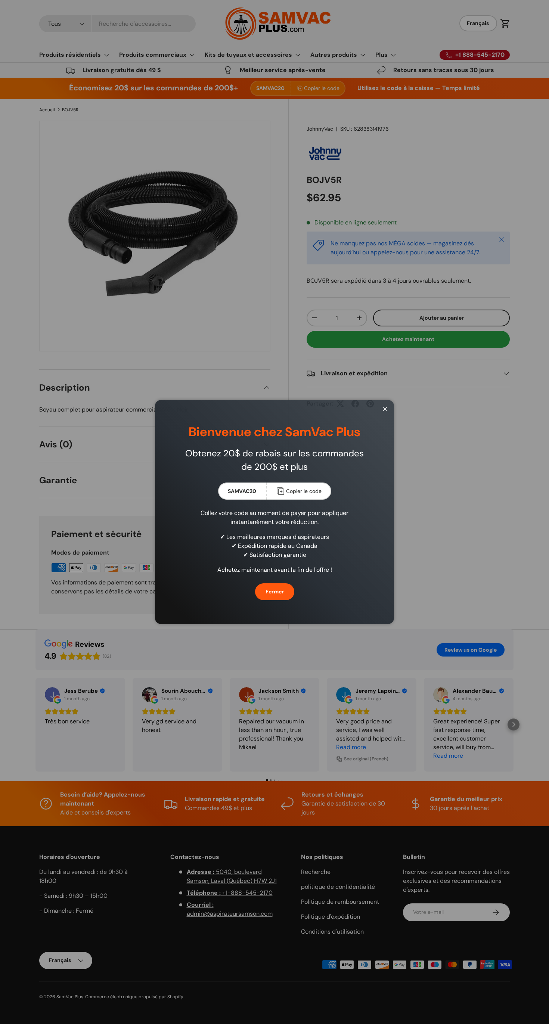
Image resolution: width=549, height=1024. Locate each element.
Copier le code (304, 491)
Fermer (275, 591)
